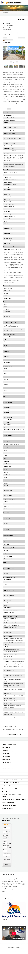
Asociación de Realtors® (7, 808)
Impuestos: (5, 841)
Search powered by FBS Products (14, 734)
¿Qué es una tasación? (7, 765)
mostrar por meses (6, 861)
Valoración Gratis (6, 759)
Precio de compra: (6, 826)
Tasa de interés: (6, 837)
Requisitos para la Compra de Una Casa (11, 785)
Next (23, 19)
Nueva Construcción (6, 777)
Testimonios (5, 750)
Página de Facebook (6, 762)
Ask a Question (7, 42)
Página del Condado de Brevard (9, 805)
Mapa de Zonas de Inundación (9, 791)
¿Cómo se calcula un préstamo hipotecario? (12, 771)
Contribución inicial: (6, 829)
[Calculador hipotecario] (7, 824)
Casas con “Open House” (7, 774)
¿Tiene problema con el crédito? (9, 788)
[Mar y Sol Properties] (3, 2)
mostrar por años (7, 859)
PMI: (3, 849)
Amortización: (5, 856)
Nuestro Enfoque (6, 747)
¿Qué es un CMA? (6, 768)
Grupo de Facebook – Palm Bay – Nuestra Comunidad (11, 795)
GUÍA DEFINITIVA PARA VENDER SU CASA (11, 782)
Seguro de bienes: (6, 845)
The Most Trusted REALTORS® (9, 744)
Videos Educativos (6, 756)
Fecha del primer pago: (7, 853)
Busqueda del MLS (6, 753)
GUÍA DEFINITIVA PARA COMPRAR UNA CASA (12, 780)
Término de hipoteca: (6, 833)
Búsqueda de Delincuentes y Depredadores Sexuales (14, 799)
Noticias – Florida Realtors (8, 802)
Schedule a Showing (8, 40)
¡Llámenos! (4, 919)
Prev (20, 19)
